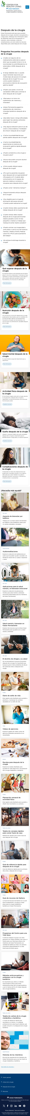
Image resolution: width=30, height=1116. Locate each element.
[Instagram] (11, 1106)
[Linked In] (16, 1106)
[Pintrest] (24, 1106)
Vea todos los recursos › (7, 1066)
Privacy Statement (9, 1110)
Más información (7, 283)
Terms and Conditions (20, 1110)
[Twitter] (4, 1106)
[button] (27, 7)
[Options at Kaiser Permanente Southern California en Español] (12, 7)
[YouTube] (20, 1106)
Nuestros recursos (7, 404)
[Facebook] (7, 1106)
